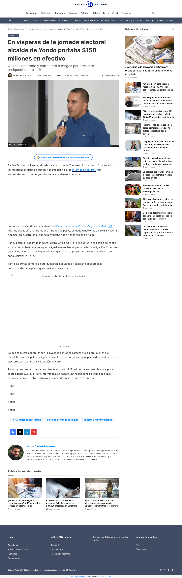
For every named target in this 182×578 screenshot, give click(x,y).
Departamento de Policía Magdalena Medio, (82, 226)
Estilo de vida (50, 20)
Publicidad (12, 554)
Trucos (170, 20)
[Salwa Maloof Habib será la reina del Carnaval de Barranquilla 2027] (133, 189)
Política (84, 13)
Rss (137, 545)
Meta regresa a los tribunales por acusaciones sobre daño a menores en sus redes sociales (158, 100)
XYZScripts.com (105, 576)
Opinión (37, 20)
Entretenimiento (91, 20)
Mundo (73, 13)
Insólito (78, 20)
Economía (60, 13)
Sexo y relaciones (134, 20)
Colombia (46, 13)
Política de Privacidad (18, 549)
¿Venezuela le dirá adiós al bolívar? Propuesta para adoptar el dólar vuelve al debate (148, 70)
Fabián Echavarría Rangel (99, 419)
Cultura (96, 13)
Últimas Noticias (143, 549)
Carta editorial (56, 549)
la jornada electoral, (84, 169)
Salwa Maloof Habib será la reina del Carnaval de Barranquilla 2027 (156, 188)
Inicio (12, 29)
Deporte (28, 20)
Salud (120, 20)
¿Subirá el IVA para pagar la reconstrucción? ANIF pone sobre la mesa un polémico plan (24, 503)
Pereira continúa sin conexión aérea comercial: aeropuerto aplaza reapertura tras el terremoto (101, 503)
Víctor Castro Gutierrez (22, 75)
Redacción (55, 545)
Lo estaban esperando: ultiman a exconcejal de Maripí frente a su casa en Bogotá (158, 175)
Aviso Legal (13, 545)
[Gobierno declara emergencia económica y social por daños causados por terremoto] (133, 216)
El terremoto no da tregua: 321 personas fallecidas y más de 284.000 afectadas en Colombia (61, 503)
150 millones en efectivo (27, 419)
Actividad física (65, 20)
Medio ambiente (108, 20)
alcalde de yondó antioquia (63, 419)
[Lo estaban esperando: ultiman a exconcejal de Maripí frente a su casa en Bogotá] (133, 175)
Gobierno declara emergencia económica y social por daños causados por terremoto (157, 216)
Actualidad (31, 13)
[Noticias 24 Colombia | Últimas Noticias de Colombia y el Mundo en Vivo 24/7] (91, 4)
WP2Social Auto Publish (80, 576)
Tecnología (149, 20)
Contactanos (14, 558)
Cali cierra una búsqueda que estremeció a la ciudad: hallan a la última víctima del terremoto (158, 161)
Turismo (160, 20)
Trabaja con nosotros (60, 554)
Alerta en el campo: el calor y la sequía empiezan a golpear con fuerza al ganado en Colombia (158, 202)
